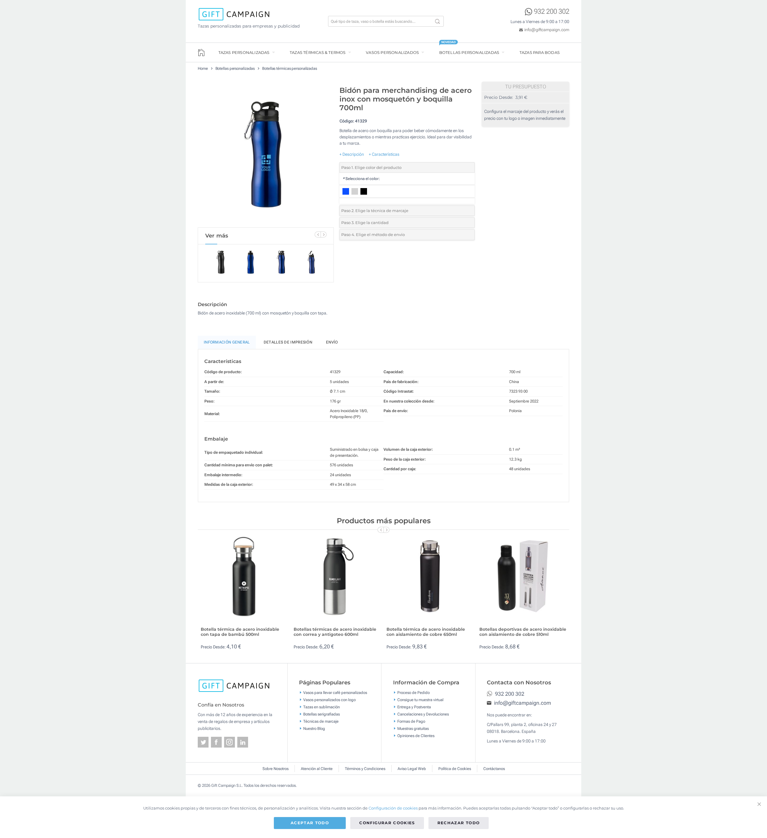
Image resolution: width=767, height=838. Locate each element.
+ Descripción (351, 154)
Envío (332, 342)
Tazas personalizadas (244, 52)
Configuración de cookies (393, 808)
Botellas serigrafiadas (321, 714)
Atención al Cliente (317, 768)
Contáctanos (494, 768)
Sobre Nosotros (275, 768)
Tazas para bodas (540, 52)
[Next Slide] (324, 235)
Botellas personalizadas (469, 52)
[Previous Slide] (318, 235)
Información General (227, 342)
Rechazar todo (458, 822)
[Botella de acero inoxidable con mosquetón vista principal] (265, 155)
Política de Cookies (454, 768)
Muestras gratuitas (413, 728)
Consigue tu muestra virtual (420, 699)
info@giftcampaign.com (546, 29)
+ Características (384, 154)
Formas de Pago (411, 721)
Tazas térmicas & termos (318, 52)
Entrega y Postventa (414, 706)
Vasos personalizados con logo (329, 699)
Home (203, 68)
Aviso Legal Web (412, 768)
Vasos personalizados (392, 52)
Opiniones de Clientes (415, 735)
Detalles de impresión (288, 342)
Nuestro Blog (314, 728)
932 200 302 (551, 11)
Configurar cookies (387, 822)
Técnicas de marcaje (321, 721)
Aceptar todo (310, 822)
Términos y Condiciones (365, 768)
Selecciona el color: (361, 178)
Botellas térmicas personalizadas (289, 68)
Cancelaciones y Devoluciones (423, 714)
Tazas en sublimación (321, 706)
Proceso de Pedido (413, 692)
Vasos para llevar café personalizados (335, 692)
